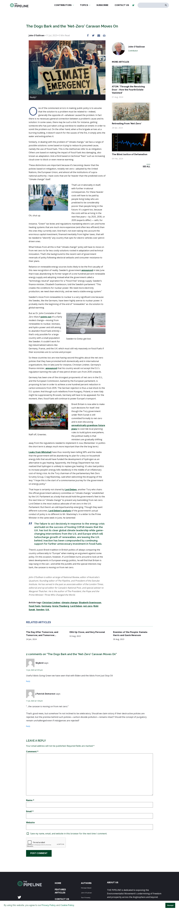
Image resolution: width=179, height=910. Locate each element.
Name (30, 800)
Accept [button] (170, 905)
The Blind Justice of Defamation (129, 154)
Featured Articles (60, 891)
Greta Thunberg (60, 606)
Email (30, 811)
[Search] (166, 5)
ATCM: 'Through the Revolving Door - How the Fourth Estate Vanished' (128, 89)
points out (46, 316)
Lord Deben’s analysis (59, 510)
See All (146, 166)
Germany (46, 606)
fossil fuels (34, 606)
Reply (28, 681)
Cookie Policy (67, 905)
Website (30, 822)
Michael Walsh (86, 888)
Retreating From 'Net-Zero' (127, 123)
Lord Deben (71, 489)
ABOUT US (112, 882)
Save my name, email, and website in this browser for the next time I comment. (68, 833)
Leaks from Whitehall (40, 452)
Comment (32, 751)
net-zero (87, 606)
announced (87, 270)
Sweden (40, 609)
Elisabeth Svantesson (90, 602)
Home (58, 883)
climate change (69, 602)
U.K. (47, 609)
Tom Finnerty (85, 898)
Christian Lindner (51, 602)
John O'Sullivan (86, 893)
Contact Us (62, 899)
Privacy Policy (49, 905)
